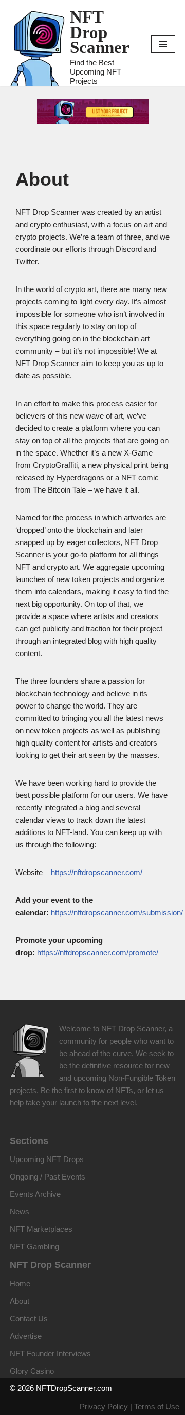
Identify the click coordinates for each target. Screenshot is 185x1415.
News (19, 1211)
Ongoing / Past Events (47, 1176)
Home (20, 1283)
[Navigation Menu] (163, 44)
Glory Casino (32, 1371)
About (19, 1301)
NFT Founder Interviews (50, 1353)
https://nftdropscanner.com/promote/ (97, 952)
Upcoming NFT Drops (47, 1159)
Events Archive (35, 1194)
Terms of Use (156, 1406)
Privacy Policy (104, 1406)
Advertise (26, 1336)
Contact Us (29, 1318)
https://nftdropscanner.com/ (96, 872)
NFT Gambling (34, 1246)
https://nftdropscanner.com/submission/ (117, 912)
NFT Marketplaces (41, 1229)
